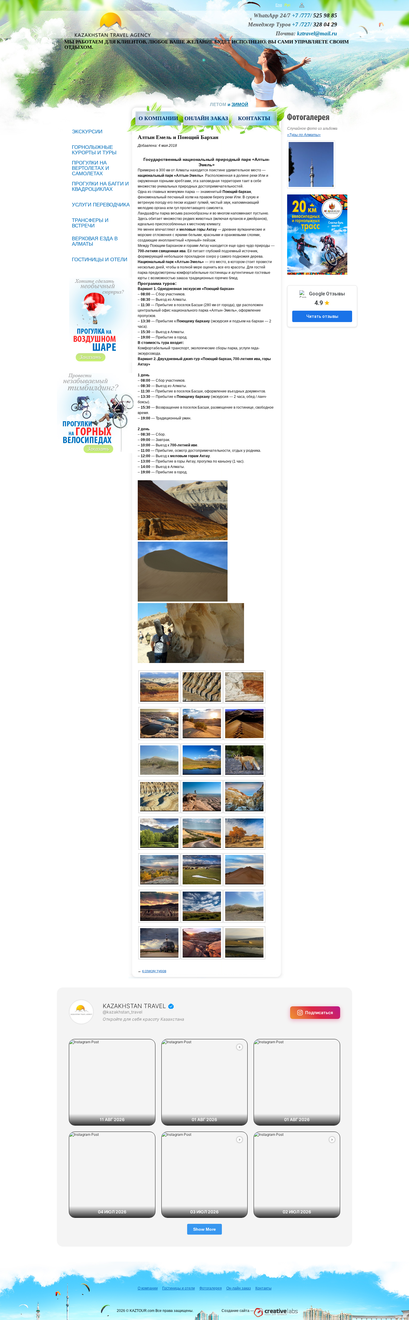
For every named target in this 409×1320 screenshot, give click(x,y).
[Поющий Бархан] (244, 906)
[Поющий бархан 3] (159, 906)
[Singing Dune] (159, 760)
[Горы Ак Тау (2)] (159, 796)
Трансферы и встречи (90, 223)
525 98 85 (314, 15)
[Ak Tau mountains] (159, 686)
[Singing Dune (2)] (202, 723)
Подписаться (319, 1012)
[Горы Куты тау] (244, 796)
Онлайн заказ (206, 118)
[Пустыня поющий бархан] (159, 942)
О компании (158, 118)
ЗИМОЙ (239, 104)
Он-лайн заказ (238, 1288)
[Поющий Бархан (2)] (244, 869)
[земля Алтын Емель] (159, 869)
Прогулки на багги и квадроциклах (100, 186)
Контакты (254, 118)
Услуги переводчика (101, 205)
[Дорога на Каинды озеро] (159, 833)
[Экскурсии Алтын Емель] (202, 942)
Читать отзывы (322, 316)
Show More (204, 1229)
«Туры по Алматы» (304, 135)
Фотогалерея (210, 1288)
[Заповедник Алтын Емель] (244, 833)
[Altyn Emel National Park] (244, 686)
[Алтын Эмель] (244, 760)
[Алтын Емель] (202, 760)
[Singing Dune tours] (244, 723)
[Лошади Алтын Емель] (202, 869)
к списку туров (154, 971)
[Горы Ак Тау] (202, 796)
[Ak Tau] (202, 686)
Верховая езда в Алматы (95, 241)
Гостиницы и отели (99, 259)
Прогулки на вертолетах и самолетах (90, 168)
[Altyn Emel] (159, 723)
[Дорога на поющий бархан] (202, 833)
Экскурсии (87, 132)
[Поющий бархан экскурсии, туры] (202, 906)
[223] (244, 942)
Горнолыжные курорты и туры (94, 149)
